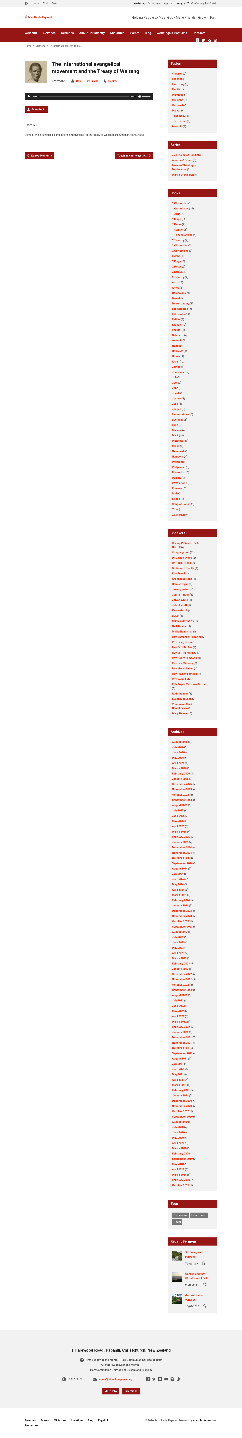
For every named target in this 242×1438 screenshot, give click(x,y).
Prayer (176, 110)
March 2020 (179, 1148)
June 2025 (178, 815)
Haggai (176, 345)
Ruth (175, 493)
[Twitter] (203, 40)
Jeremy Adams (181, 589)
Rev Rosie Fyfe (181, 679)
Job (174, 377)
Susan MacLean (182, 698)
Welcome (31, 33)
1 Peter (176, 224)
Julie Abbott (179, 605)
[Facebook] (197, 40)
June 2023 (178, 942)
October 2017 (180, 1185)
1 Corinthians (180, 208)
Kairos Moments (41, 155)
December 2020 (182, 1100)
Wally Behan (179, 713)
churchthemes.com (205, 1420)
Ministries (117, 33)
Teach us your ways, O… (132, 155)
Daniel (176, 298)
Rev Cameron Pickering (187, 636)
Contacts (199, 33)
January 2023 (180, 968)
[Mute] (139, 96)
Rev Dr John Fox (182, 647)
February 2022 (181, 1026)
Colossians (179, 293)
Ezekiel (176, 330)
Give (54, 3)
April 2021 (178, 1079)
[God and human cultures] (177, 1301)
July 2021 (178, 1063)
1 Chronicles (180, 203)
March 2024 (179, 895)
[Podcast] (215, 40)
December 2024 (182, 847)
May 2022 (178, 1011)
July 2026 (178, 747)
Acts (175, 282)
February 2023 (181, 963)
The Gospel (179, 121)
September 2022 (182, 990)
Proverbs (178, 472)
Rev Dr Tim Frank (87, 81)
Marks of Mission (183, 174)
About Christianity (92, 33)
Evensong (178, 84)
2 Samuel (177, 271)
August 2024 (180, 868)
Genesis (177, 340)
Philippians (178, 467)
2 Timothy (178, 277)
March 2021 (179, 1085)
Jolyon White (180, 599)
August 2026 (180, 741)
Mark (175, 435)
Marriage (178, 94)
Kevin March (180, 610)
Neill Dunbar (179, 626)
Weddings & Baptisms (172, 33)
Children (177, 73)
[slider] (146, 96)
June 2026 (178, 752)
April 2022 (178, 1016)
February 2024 (181, 900)
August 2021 (180, 1058)
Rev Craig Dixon (182, 642)
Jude (175, 403)
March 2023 (179, 958)
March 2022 (179, 1021)
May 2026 (178, 757)
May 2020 (178, 1137)
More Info (111, 1391)
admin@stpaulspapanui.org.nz (117, 1379)
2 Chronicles (180, 245)
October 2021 (180, 1048)
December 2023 (182, 910)
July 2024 (178, 873)
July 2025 (178, 810)
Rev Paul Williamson (184, 673)
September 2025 (182, 800)
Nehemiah (178, 451)
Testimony (178, 115)
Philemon (178, 461)
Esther (176, 319)
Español (177, 78)
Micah (175, 446)
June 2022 (178, 1005)
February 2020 (181, 1153)
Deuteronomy (180, 303)
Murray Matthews (183, 621)
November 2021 (182, 1042)
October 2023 (180, 921)
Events (134, 33)
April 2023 (178, 953)
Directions (130, 1391)
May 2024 (178, 884)
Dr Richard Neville (183, 568)
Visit (45, 3)
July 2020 (178, 1127)
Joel (174, 382)
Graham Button (181, 578)
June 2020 (178, 1132)
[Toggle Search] (26, 3)
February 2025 (181, 836)
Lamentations (180, 414)
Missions (177, 100)
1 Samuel (177, 229)
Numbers (177, 456)
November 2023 (182, 916)
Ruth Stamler (180, 693)
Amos (175, 287)
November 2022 (182, 979)
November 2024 (182, 852)
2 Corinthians (180, 250)
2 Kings (176, 261)
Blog (148, 33)
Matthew (177, 440)
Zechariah (178, 514)
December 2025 (182, 784)
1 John (176, 213)
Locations (77, 1420)
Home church (198, 1215)
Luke (175, 425)
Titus (175, 509)
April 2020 (178, 1143)
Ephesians (178, 314)
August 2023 (180, 931)
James (176, 366)
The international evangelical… (66, 45)
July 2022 (178, 1000)
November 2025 (182, 789)
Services (49, 33)
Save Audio (38, 109)
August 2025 (180, 805)
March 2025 (179, 831)
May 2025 (178, 821)
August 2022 (180, 995)
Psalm (177, 1221)
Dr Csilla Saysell (182, 557)
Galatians (178, 335)
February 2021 (181, 1090)
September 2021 (182, 1053)
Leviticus (177, 419)
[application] (89, 96)
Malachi (177, 430)
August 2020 (180, 1121)
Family (176, 89)
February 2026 (181, 773)
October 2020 (180, 1111)
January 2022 (180, 1032)
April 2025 (178, 826)
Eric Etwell (178, 573)
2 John (176, 256)
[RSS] (209, 40)
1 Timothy (178, 240)
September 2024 (182, 863)
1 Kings (176, 219)
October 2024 (180, 858)
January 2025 (180, 842)
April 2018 (178, 1169)
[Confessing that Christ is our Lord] (177, 1279)
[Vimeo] (160, 1379)
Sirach (176, 498)
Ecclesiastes (180, 308)
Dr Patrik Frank (181, 563)
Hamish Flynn (180, 584)
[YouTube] (166, 1379)
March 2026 (179, 768)
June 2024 (178, 879)
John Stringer (180, 594)
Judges (176, 409)
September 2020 (182, 1116)
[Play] (29, 96)
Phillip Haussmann (183, 631)
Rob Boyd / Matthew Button (189, 684)
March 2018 (179, 1174)
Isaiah (175, 361)
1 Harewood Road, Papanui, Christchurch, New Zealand (121, 1350)
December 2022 (182, 974)
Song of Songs (181, 504)
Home (36, 3)
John (175, 388)
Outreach (178, 105)
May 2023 (178, 947)
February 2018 (181, 1180)
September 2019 (182, 1158)
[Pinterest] (178, 1379)
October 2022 (180, 984)
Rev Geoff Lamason (184, 658)
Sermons (67, 33)
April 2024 (178, 889)
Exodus (176, 324)
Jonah (176, 393)
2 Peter (176, 266)
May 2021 (178, 1074)
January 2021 (180, 1095)
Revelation (178, 483)
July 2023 (178, 937)
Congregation (180, 552)
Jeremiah (178, 372)
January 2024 (180, 905)
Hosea (176, 356)
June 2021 (178, 1069)
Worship (177, 126)
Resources (31, 1425)
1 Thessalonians (182, 235)
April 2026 (178, 763)
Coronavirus (180, 1215)
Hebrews (177, 351)
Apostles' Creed (182, 160)
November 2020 (182, 1106)
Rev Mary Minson (182, 668)
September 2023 (182, 926)
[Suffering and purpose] (177, 1258)
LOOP (175, 615)
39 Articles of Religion (186, 155)
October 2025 (180, 794)
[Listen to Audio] (203, 1263)
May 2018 (178, 1164)
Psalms (113, 81)
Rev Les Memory (182, 663)
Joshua (176, 398)
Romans (177, 488)
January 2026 (180, 778)
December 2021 (182, 1037)
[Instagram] (172, 1379)
